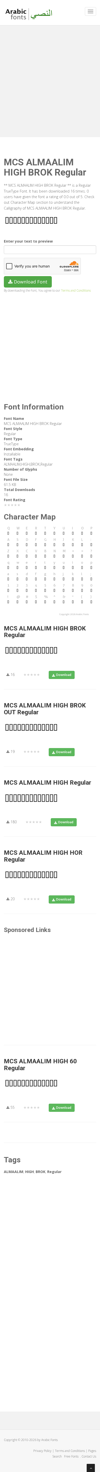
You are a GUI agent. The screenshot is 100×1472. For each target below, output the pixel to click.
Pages (92, 1451)
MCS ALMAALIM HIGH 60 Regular (40, 1064)
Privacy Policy (42, 1451)
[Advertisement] (50, 80)
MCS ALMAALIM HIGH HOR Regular (43, 856)
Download (63, 675)
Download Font (30, 282)
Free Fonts (71, 1456)
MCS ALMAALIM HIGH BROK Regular (45, 632)
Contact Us (89, 1456)
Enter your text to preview (28, 241)
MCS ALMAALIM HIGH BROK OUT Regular (45, 709)
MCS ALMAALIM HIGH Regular (47, 782)
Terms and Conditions (76, 290)
